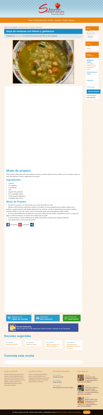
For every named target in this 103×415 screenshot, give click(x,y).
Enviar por (73, 318)
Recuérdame (91, 87)
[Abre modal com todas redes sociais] (32, 224)
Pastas (65, 20)
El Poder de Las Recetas (58, 14)
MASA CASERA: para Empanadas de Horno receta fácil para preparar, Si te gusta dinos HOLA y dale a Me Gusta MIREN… (87, 403)
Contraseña (90, 80)
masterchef (19, 36)
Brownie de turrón (12, 344)
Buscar (90, 37)
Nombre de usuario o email (92, 73)
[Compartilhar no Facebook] (12, 224)
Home (31, 20)
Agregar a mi (20, 318)
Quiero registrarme (91, 97)
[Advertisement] (29, 128)
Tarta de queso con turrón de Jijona (52, 345)
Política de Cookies (61, 412)
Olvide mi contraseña (91, 95)
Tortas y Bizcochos (40, 20)
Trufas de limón (31, 344)
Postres (51, 20)
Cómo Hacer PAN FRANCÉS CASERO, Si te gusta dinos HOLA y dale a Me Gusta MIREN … (87, 379)
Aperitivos (58, 20)
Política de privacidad (74, 412)
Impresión (46, 318)
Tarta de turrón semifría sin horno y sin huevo (73, 346)
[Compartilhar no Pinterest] (23, 224)
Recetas (71, 20)
